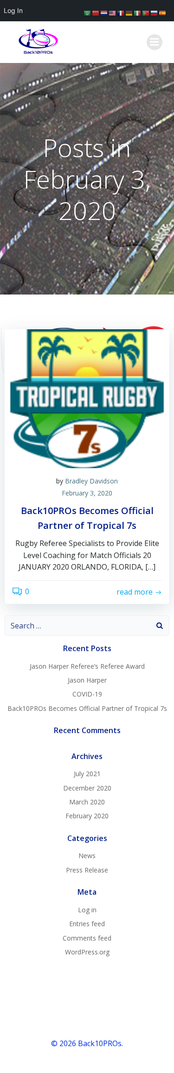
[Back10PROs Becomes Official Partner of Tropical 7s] (87, 398)
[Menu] (154, 42)
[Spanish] (163, 12)
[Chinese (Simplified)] (96, 12)
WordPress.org (87, 952)
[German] (129, 12)
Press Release (87, 870)
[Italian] (138, 12)
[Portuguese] (146, 12)
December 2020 (87, 788)
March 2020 (87, 801)
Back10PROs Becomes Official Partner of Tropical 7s (87, 708)
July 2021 (87, 773)
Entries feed (87, 923)
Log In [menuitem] (13, 10)
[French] (121, 12)
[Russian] (154, 12)
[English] (113, 12)
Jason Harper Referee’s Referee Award (87, 666)
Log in (87, 909)
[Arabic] (88, 12)
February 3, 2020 (87, 493)
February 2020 (87, 815)
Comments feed (87, 938)
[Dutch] (104, 12)
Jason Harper (87, 680)
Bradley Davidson (91, 481)
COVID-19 (87, 694)
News (87, 855)
